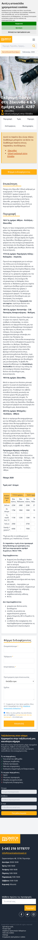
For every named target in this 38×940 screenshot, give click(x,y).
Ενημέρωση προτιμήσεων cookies (13, 937)
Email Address (10, 667)
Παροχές (30, 119)
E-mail (3, 804)
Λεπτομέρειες (10, 126)
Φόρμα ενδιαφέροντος (19, 172)
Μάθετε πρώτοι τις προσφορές (17, 896)
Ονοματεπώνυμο (11, 646)
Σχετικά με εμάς (7, 927)
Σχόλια (6, 687)
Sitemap (5, 935)
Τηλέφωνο (8, 656)
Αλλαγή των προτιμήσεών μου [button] (19, 32)
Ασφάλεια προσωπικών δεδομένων (14, 931)
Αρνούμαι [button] (19, 28)
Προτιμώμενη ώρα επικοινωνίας (16, 677)
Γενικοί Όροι (6, 929)
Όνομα (3, 788)
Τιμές (19, 119)
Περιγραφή (7, 119)
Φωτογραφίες (27, 126)
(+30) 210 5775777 (16, 848)
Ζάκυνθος (9, 110)
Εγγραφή (30, 908)
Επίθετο (4, 796)
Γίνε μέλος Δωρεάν (19, 813)
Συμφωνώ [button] (19, 23)
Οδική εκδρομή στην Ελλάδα (18, 113)
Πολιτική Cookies (8, 933)
